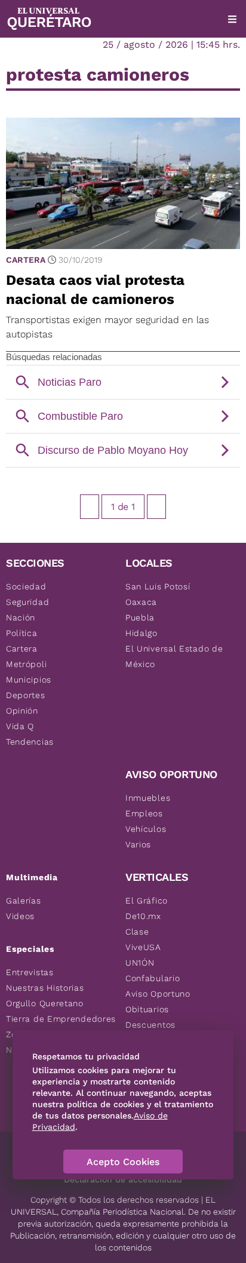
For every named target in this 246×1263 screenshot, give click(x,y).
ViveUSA (143, 947)
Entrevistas (30, 972)
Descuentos (150, 1025)
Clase (137, 931)
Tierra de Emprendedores (61, 1019)
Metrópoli (26, 664)
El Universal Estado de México (174, 656)
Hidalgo (141, 633)
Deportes (25, 695)
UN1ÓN (140, 962)
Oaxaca (141, 602)
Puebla (140, 617)
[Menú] (232, 19)
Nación (20, 617)
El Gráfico (146, 900)
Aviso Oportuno (157, 993)
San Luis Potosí (157, 586)
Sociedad (26, 586)
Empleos (144, 813)
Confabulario (152, 978)
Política (22, 633)
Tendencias (30, 741)
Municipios (28, 679)
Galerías (23, 900)
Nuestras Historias (45, 987)
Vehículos (145, 829)
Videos (20, 916)
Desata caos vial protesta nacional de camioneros (95, 290)
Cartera (25, 260)
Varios (138, 844)
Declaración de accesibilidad (123, 1179)
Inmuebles (147, 798)
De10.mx (143, 916)
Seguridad (27, 602)
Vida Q (20, 726)
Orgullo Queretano (45, 1003)
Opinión (22, 710)
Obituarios (147, 1009)
